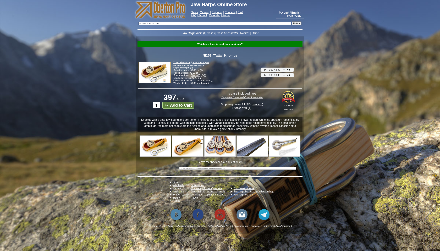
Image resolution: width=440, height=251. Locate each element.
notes (200, 33)
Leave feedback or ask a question (218, 162)
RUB (290, 15)
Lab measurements (244, 188)
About (176, 200)
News (194, 12)
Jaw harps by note (243, 194)
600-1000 (195, 75)
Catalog (205, 12)
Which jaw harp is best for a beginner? (220, 44)
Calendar (214, 15)
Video (194, 197)
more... (257, 104)
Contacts (230, 12)
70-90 (192, 73)
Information (197, 185)
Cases (211, 33)
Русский (284, 12)
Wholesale (178, 185)
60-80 (183, 67)
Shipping (217, 12)
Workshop (178, 191)
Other (255, 33)
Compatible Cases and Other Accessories (242, 97)
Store (175, 182)
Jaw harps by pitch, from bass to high (254, 191)
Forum (226, 15)
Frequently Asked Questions (206, 188)
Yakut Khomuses (181, 62)
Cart (240, 12)
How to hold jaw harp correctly (208, 191)
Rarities (245, 33)
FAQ (193, 15)
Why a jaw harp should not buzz (209, 194)
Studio (176, 197)
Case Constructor (227, 33)
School (202, 15)
